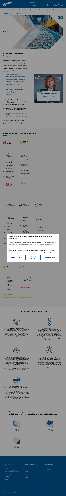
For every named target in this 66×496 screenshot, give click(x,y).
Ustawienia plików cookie (33, 257)
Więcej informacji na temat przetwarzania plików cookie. (44, 252)
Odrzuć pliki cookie (49, 257)
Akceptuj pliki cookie (16, 257)
